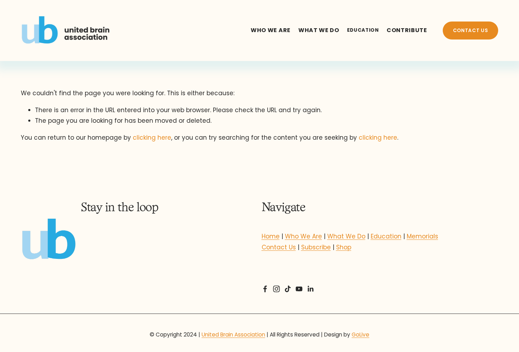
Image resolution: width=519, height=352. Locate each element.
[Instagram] (276, 288)
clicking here (152, 137)
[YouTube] (299, 288)
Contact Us (279, 247)
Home (271, 236)
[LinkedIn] (310, 288)
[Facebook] (265, 288)
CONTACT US (470, 30)
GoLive (360, 334)
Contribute (407, 30)
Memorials (422, 236)
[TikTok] (287, 288)
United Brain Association (233, 334)
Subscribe (316, 247)
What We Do (318, 30)
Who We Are (271, 30)
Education (386, 236)
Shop (343, 247)
